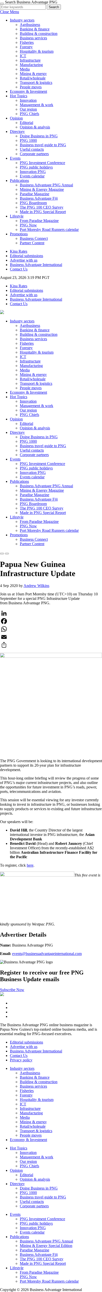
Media (25, 69)
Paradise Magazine (34, 194)
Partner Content (32, 243)
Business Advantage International (36, 265)
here (30, 865)
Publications (19, 180)
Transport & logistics (36, 82)
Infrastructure (30, 60)
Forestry (26, 47)
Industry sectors (22, 20)
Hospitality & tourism (36, 51)
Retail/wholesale (33, 78)
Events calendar (32, 176)
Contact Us (18, 269)
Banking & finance (35, 29)
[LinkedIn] (51, 613)
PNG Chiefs (29, 114)
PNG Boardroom (33, 203)
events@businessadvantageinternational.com (47, 953)
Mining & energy (33, 74)
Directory (17, 131)
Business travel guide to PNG (43, 145)
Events (15, 158)
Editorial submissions (26, 256)
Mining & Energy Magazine (42, 189)
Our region (28, 109)
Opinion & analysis (35, 127)
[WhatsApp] (51, 629)
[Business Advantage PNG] (2, 313)
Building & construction (38, 33)
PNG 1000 (28, 140)
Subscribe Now (12, 990)
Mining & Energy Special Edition (46, 1245)
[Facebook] (51, 621)
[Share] (51, 645)
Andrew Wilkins (36, 586)
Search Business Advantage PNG (31, 2)
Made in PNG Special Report (43, 212)
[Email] (51, 637)
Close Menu (9, 12)
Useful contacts (32, 149)
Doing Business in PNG (39, 136)
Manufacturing (31, 65)
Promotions (19, 234)
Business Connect (34, 238)
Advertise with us (23, 260)
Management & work (36, 105)
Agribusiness (30, 25)
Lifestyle (17, 216)
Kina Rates (18, 251)
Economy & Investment (28, 91)
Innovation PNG (33, 172)
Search (54, 7)
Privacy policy (21, 1060)
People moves (31, 87)
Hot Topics (18, 96)
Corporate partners (34, 154)
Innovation (28, 100)
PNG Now (28, 225)
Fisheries (27, 42)
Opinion (16, 118)
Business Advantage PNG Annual (46, 185)
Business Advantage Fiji (39, 198)
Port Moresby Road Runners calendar (49, 229)
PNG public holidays (36, 167)
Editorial (26, 123)
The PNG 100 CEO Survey (41, 207)
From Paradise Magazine (39, 221)
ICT (23, 56)
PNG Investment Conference (42, 163)
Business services (33, 38)
